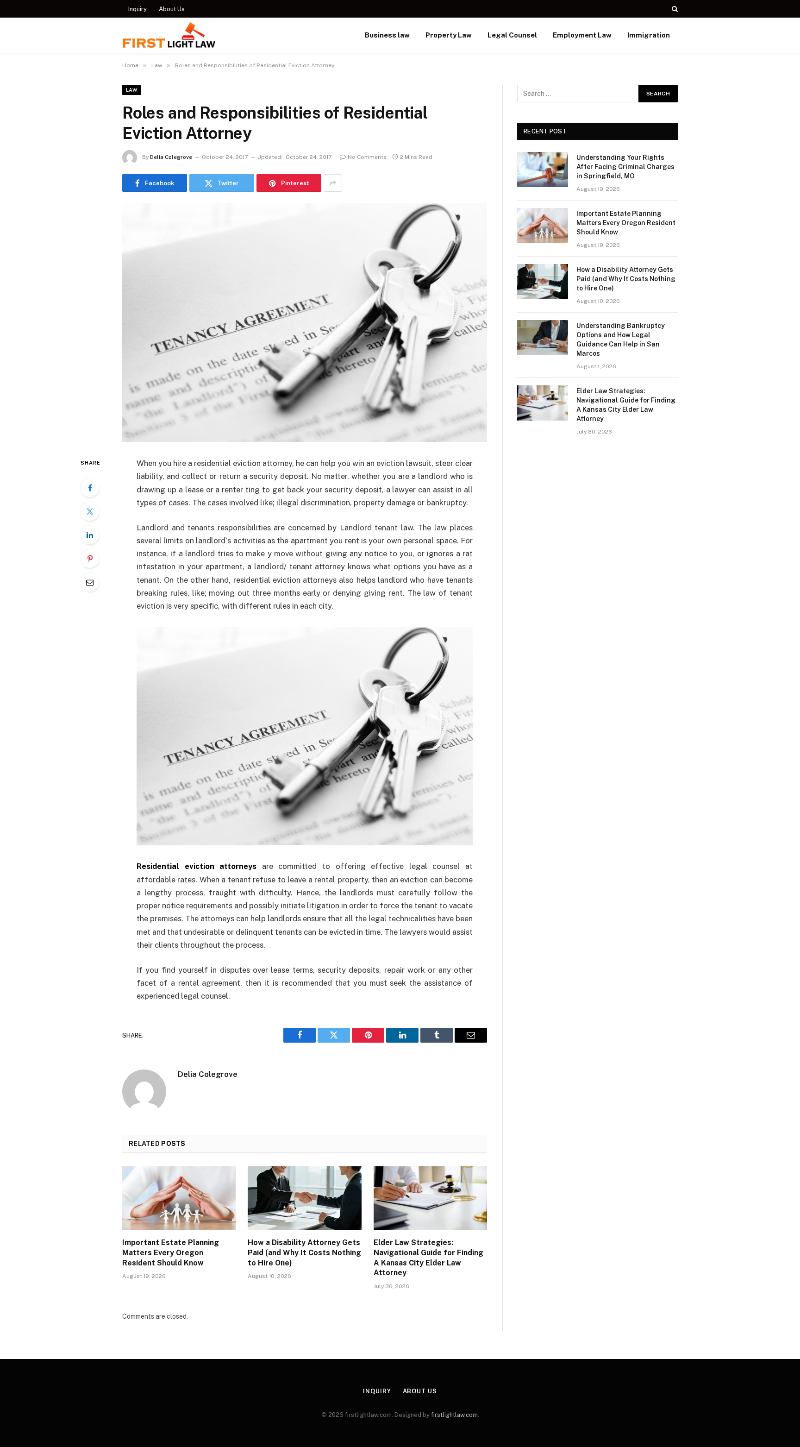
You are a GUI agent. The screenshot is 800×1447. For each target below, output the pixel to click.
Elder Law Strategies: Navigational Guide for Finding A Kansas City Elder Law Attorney (428, 1257)
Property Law (448, 35)
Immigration (648, 35)
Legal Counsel (512, 35)
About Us (172, 9)
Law (132, 90)
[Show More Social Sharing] (333, 183)
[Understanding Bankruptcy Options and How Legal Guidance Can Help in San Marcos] (542, 337)
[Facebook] (90, 487)
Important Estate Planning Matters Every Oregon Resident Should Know (170, 1252)
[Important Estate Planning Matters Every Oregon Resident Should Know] (179, 1198)
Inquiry (137, 9)
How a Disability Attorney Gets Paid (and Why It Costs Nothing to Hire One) (304, 1252)
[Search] (674, 9)
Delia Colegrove (171, 157)
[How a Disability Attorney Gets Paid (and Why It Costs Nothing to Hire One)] (304, 1198)
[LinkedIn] (90, 535)
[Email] (90, 582)
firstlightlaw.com (454, 1414)
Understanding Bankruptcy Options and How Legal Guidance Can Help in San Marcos (620, 339)
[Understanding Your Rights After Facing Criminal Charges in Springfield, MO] (542, 169)
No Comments (367, 157)
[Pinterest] (90, 558)
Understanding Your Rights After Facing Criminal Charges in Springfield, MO (625, 167)
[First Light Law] (168, 35)
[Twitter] (90, 511)
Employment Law (582, 35)
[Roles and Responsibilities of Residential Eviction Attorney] (304, 322)
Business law (387, 35)
